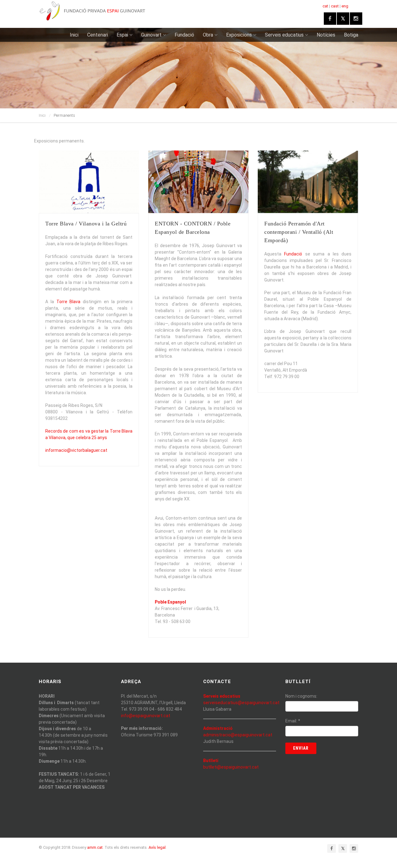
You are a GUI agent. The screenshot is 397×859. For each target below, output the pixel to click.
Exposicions (239, 35)
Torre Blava (68, 301)
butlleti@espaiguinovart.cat (231, 767)
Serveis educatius (284, 35)
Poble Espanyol (170, 602)
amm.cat (95, 847)
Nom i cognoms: (301, 696)
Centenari (97, 35)
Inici (74, 35)
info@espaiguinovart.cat (145, 715)
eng (344, 6)
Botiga (351, 35)
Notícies (326, 35)
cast (335, 6)
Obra (208, 35)
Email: (292, 720)
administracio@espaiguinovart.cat (237, 734)
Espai (122, 35)
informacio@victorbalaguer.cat (76, 450)
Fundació (184, 35)
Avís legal (157, 847)
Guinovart (151, 35)
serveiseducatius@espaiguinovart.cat (241, 702)
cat (325, 6)
